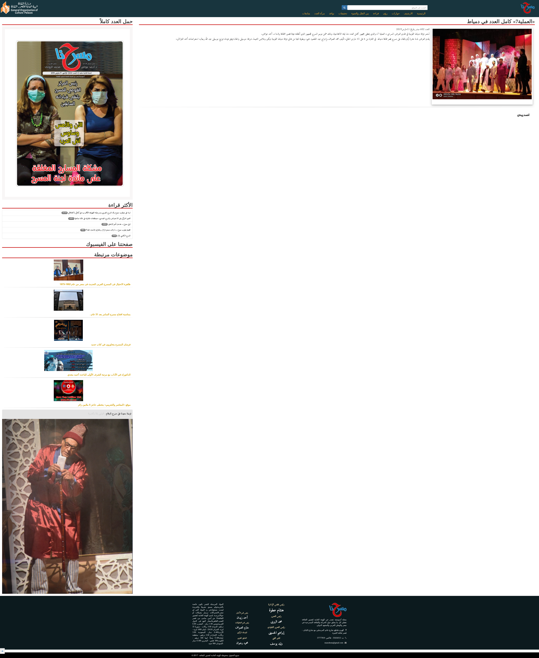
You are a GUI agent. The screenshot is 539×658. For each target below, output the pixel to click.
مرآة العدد (319, 13)
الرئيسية (421, 13)
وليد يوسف (276, 644)
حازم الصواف (242, 627)
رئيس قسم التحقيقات (242, 622)
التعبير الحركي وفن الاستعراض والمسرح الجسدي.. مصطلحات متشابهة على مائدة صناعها (99, 218)
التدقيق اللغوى (242, 638)
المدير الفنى (276, 638)
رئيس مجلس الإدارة (276, 604)
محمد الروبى (276, 622)
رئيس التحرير (276, 616)
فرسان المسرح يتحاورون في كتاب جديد (111, 344)
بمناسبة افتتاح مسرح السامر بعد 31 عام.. (110, 314)
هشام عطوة (276, 610)
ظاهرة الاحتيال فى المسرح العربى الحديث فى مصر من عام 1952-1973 (95, 284)
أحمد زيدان (242, 617)
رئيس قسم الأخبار (242, 613)
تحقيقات (342, 13)
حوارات (396, 13)
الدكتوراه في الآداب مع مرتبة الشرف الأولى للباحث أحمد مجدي (99, 374)
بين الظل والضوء (360, 13)
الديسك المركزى (242, 632)
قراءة (376, 13)
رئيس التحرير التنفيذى (276, 627)
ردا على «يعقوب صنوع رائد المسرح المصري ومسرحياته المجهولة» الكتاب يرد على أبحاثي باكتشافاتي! (96, 213)
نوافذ (331, 13)
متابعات (306, 13)
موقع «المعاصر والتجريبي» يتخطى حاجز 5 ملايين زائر (104, 404)
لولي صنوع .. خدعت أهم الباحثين (116, 224)
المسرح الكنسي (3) (121, 236)
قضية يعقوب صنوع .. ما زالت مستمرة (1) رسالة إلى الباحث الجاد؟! (105, 230)
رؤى (385, 13)
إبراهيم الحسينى (276, 633)
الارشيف (408, 13)
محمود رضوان (242, 643)
